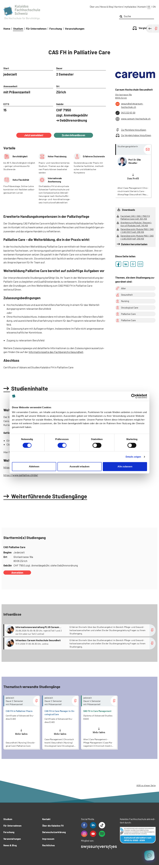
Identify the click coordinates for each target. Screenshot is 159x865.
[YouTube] (93, 834)
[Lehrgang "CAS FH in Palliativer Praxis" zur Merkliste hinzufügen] (36, 701)
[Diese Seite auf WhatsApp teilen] (133, 264)
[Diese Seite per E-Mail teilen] (140, 264)
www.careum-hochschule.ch (136, 118)
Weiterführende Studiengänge (49, 496)
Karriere (119, 6)
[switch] (62, 445)
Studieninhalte (29, 388)
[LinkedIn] (93, 825)
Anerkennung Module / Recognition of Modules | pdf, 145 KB (136, 224)
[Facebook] (84, 825)
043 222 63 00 (128, 112)
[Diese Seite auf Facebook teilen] (118, 264)
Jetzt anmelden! (33, 135)
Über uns (94, 6)
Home (6, 28)
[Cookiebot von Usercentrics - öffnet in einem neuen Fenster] (133, 396)
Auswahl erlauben (79, 466)
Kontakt (142, 6)
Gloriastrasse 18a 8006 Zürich (123, 96)
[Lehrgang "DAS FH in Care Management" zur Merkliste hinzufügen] (114, 701)
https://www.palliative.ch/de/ (20, 475)
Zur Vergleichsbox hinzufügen (136, 135)
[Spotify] (102, 834)
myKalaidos (130, 6)
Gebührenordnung (73, 120)
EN (154, 6)
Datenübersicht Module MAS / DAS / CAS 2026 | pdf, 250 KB (137, 237)
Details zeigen (133, 456)
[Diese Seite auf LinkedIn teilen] (126, 264)
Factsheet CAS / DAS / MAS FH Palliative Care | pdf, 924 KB (135, 217)
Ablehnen (34, 466)
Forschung (55, 28)
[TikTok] (102, 825)
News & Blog (106, 6)
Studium (18, 28)
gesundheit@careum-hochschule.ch (132, 105)
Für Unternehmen (36, 28)
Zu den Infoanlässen (73, 135)
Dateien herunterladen (134, 244)
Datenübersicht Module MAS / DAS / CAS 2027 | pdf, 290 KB (137, 230)
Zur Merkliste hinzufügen (133, 129)
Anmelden (17, 572)
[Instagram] (84, 834)
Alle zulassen (125, 466)
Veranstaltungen (74, 28)
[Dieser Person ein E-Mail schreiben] (147, 149)
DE (149, 6)
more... (133, 170)
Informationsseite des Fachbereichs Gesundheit (56, 351)
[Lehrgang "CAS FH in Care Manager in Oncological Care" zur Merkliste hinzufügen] (75, 701)
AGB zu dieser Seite (146, 785)
